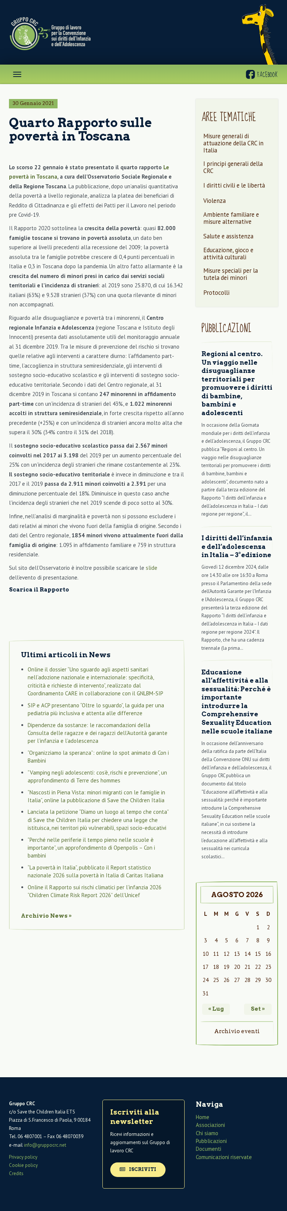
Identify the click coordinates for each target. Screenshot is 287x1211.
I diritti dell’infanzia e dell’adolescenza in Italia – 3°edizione (236, 546)
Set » (258, 1008)
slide (151, 567)
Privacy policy (23, 1157)
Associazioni (210, 1124)
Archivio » (46, 915)
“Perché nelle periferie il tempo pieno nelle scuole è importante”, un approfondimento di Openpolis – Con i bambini (91, 847)
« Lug (216, 1008)
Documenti (208, 1148)
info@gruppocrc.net (45, 1145)
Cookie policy (23, 1165)
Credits (16, 1173)
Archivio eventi (237, 1031)
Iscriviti (142, 1169)
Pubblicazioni (211, 1140)
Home (202, 1117)
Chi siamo (207, 1133)
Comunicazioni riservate (224, 1157)
